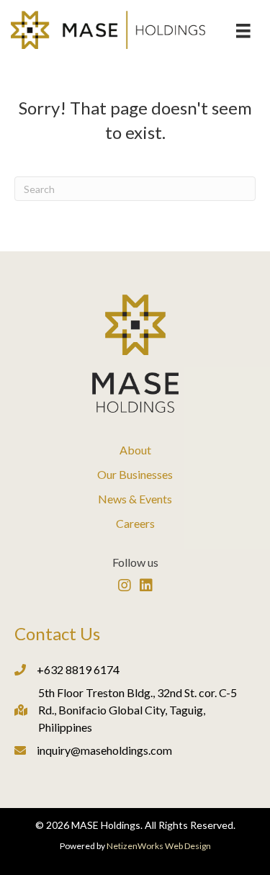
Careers (135, 523)
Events (155, 499)
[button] (124, 585)
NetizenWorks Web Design (159, 845)
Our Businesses (135, 474)
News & (118, 499)
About (135, 450)
